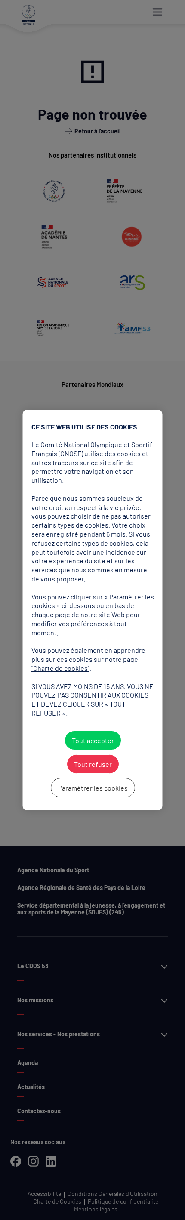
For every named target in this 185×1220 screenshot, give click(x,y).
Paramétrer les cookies (92, 788)
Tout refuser (92, 764)
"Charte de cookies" (60, 668)
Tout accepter (92, 740)
